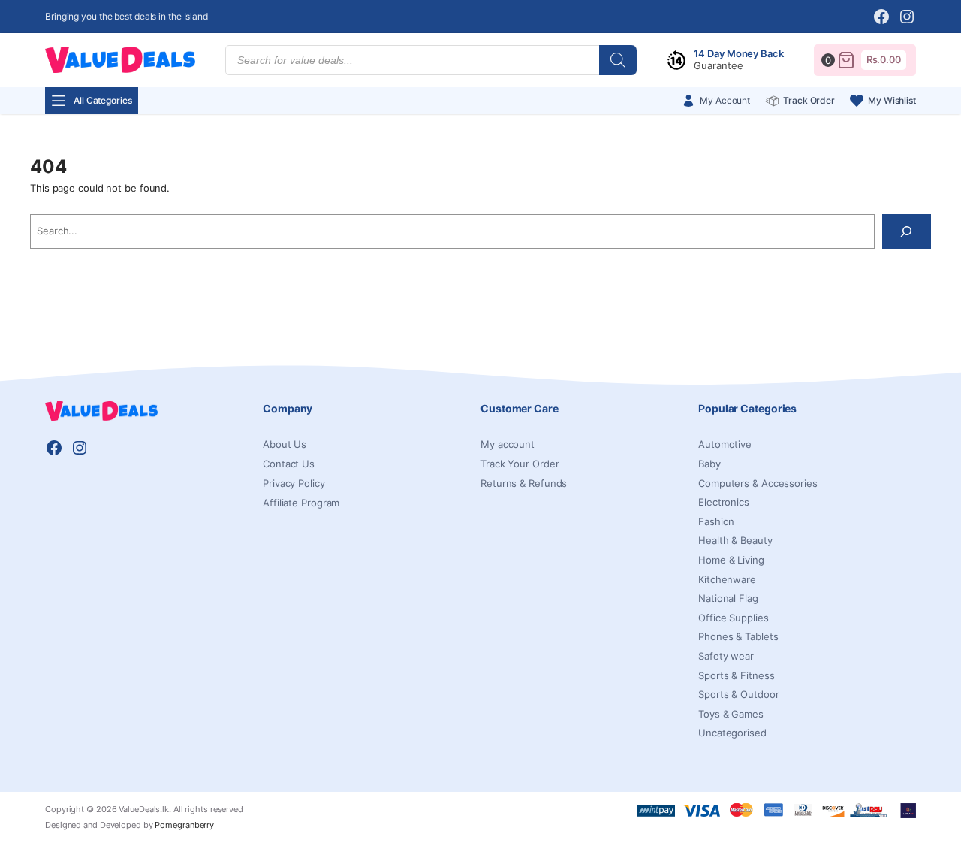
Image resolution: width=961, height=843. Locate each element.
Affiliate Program (301, 503)
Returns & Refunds (523, 483)
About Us (284, 444)
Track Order (809, 100)
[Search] (618, 60)
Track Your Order (519, 464)
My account (507, 444)
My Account (725, 100)
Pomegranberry (184, 825)
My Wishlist (892, 100)
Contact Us (289, 464)
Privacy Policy (294, 483)
